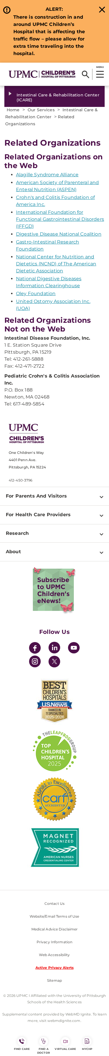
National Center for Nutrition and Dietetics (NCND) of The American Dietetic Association (56, 264)
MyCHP (87, 1048)
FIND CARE (22, 1048)
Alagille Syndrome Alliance (47, 174)
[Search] (85, 74)
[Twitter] (54, 661)
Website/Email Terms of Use (54, 916)
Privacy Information (54, 942)
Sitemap (54, 980)
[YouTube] (74, 648)
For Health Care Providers (38, 514)
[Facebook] (35, 648)
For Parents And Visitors (36, 496)
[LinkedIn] (54, 648)
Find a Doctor (43, 1050)
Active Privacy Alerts (54, 967)
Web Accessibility (54, 955)
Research (17, 533)
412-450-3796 (20, 480)
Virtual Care (65, 1048)
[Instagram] (35, 662)
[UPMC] (42, 73)
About (13, 551)
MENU (99, 67)
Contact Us (54, 903)
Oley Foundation (36, 293)
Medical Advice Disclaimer (54, 929)
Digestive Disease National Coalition (58, 234)
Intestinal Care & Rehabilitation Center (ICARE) (58, 97)
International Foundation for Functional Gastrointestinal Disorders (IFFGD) (60, 219)
